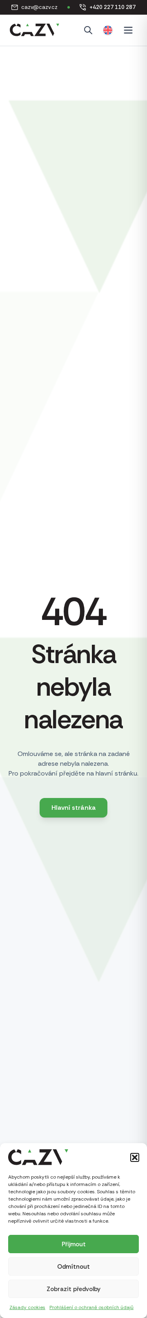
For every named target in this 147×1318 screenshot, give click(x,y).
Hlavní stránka (73, 807)
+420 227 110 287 (108, 7)
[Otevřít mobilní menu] (128, 30)
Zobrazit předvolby (73, 1289)
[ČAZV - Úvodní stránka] (34, 30)
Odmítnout (73, 1267)
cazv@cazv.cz (34, 7)
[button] (135, 1157)
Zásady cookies (27, 1307)
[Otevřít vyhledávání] (88, 30)
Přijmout (74, 1244)
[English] (107, 30)
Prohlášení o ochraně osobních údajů (91, 1307)
